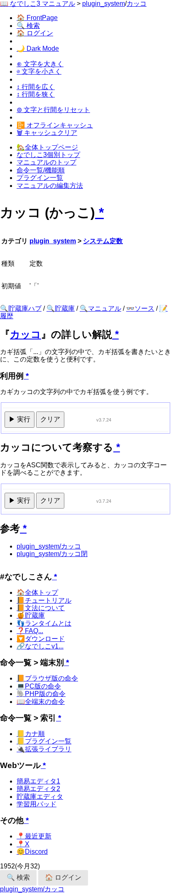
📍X (23, 844)
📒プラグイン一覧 (44, 741)
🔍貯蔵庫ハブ (21, 308)
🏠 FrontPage (37, 17)
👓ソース (140, 308)
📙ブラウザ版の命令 (47, 678)
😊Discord (32, 851)
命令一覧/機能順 (41, 170)
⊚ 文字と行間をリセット (53, 109)
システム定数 (103, 240)
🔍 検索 (28, 25)
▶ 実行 (19, 419)
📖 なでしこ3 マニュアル (37, 3)
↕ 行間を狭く (36, 94)
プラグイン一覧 (40, 177)
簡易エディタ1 (38, 781)
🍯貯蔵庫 (31, 615)
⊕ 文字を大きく (40, 63)
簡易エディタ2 (38, 788)
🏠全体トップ (37, 592)
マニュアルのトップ (46, 162)
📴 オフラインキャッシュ (55, 125)
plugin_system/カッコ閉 (52, 553)
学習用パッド (36, 804)
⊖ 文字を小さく (39, 71)
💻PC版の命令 (39, 686)
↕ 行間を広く (36, 86)
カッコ (137, 3)
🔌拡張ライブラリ (44, 749)
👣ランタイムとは (44, 623)
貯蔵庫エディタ (40, 796)
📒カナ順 (31, 733)
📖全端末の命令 (41, 701)
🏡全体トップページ (47, 147)
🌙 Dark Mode (38, 48)
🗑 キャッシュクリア (47, 132)
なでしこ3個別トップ (48, 154)
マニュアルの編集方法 (50, 185)
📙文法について (41, 607)
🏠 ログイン (35, 33)
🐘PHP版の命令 (41, 693)
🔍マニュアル (100, 308)
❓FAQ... (30, 630)
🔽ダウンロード (41, 638)
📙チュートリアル (44, 600)
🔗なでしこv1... (40, 646)
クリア (50, 419)
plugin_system (103, 3)
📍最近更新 (34, 836)
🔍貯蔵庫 (60, 308)
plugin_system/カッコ (49, 546)
